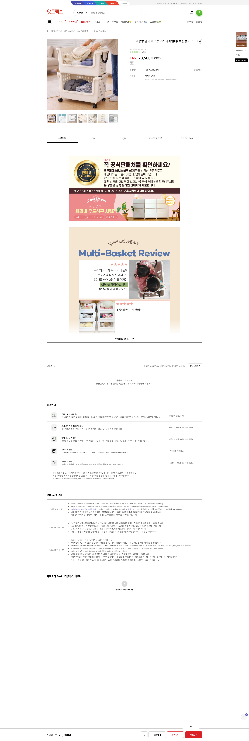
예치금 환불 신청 (241, 60)
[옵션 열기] (190, 726)
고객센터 (199, 3)
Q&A (124, 138)
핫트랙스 (80, 12)
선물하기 (157, 734)
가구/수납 (68, 31)
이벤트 (115, 21)
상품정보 (62, 138)
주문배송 (184, 3)
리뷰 (93, 138)
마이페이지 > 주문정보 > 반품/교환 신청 (85, 509)
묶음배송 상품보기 (172, 79)
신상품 (106, 21)
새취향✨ (61, 21)
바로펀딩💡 (126, 21)
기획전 (238, 55)
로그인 (167, 3)
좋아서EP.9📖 (141, 21)
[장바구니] (191, 12)
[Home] (48, 31)
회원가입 (159, 3)
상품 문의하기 (195, 366)
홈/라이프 (55, 31)
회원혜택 (174, 3)
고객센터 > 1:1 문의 (133, 509)
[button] (199, 41)
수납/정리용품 (82, 31)
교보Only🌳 (155, 21)
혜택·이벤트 (239, 50)
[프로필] (199, 13)
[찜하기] (144, 734)
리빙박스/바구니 (100, 31)
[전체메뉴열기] (49, 21)
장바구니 (175, 734)
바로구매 (194, 734)
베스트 (97, 21)
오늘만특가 (86, 21)
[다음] (119, 76)
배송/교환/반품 (155, 138)
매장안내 (192, 3)
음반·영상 (73, 21)
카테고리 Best (187, 138)
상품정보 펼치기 (122, 338)
